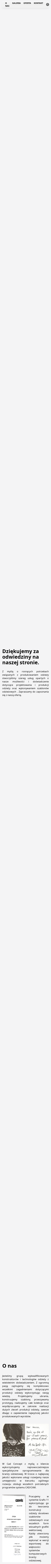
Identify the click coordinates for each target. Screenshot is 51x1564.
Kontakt (38, 3)
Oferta (27, 3)
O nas (7, 4)
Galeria (16, 3)
